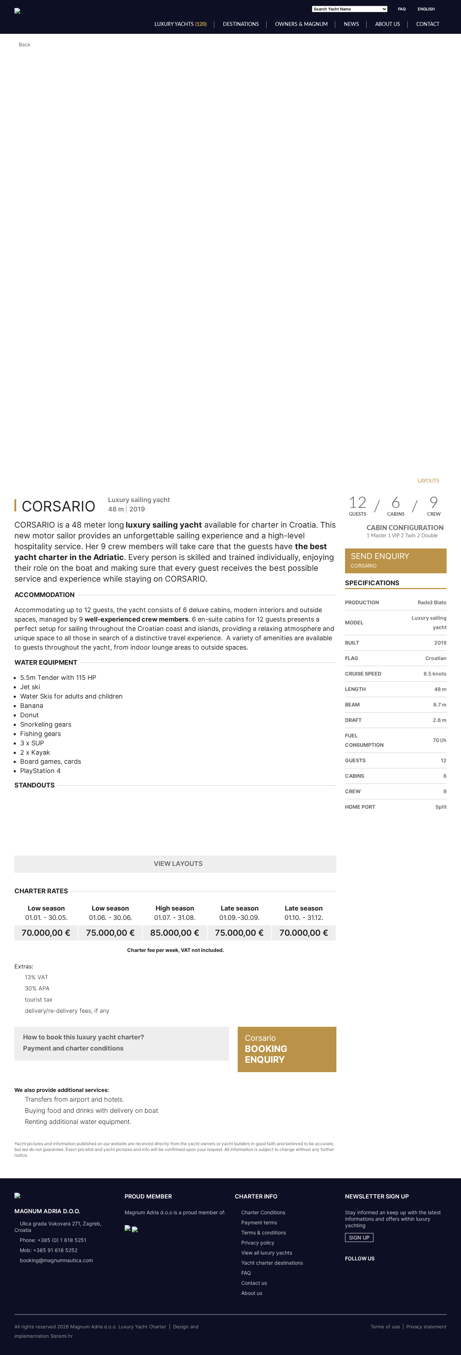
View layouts (178, 863)
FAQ (402, 9)
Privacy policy (257, 1242)
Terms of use (385, 1326)
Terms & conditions (263, 1232)
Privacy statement (426, 1326)
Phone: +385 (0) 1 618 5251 (53, 1240)
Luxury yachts (181, 24)
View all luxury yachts (266, 1253)
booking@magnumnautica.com (56, 1260)
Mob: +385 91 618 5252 (48, 1250)
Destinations (241, 24)
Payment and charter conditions (73, 1048)
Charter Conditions (263, 1212)
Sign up (359, 1237)
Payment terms (259, 1222)
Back (25, 44)
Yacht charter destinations (272, 1263)
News (351, 24)
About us (387, 24)
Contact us (254, 1283)
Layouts (428, 481)
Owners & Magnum (301, 24)
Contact (427, 24)
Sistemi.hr (61, 1336)
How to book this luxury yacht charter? (83, 1037)
